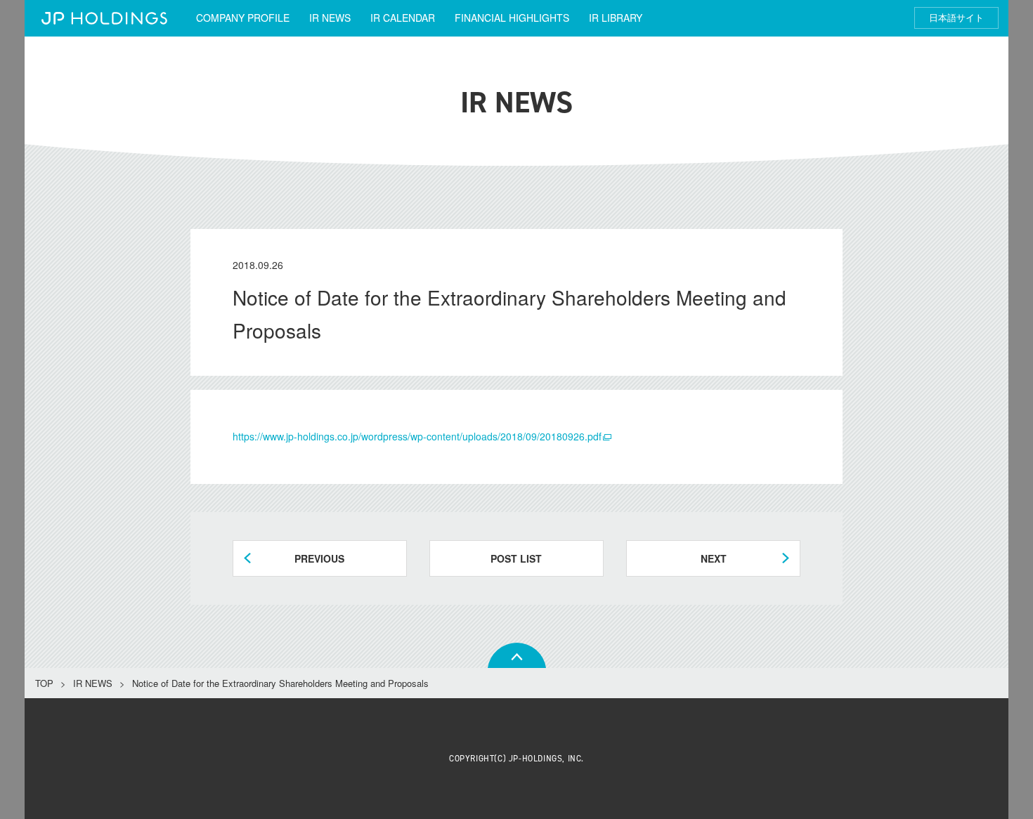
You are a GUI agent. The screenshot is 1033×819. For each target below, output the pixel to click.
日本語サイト (956, 18)
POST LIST (516, 558)
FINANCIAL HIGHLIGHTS (512, 18)
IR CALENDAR (402, 18)
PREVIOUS (319, 558)
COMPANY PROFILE (243, 18)
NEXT (714, 558)
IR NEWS (330, 18)
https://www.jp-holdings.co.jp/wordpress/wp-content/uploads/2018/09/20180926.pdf (417, 436)
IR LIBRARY (615, 18)
